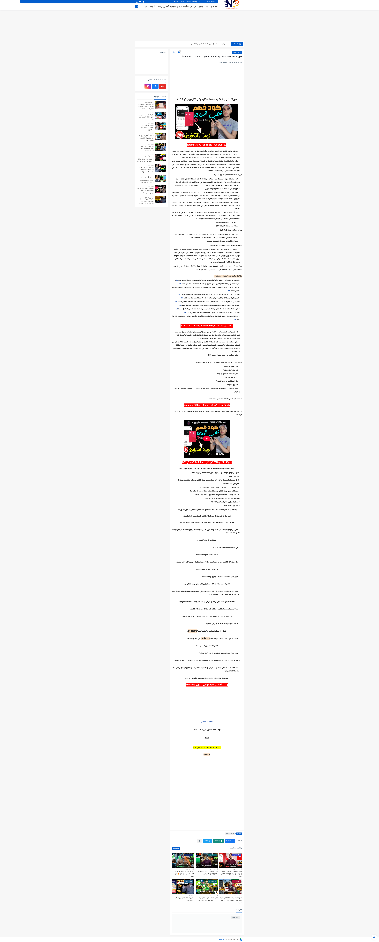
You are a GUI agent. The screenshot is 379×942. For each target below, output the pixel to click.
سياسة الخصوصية (210, 2)
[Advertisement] (189, 25)
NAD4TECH (222, 939)
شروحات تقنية (149, 6)
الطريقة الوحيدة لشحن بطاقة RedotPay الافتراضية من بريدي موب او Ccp (145, 191)
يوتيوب (200, 6)
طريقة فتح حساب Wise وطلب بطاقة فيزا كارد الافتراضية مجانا (147, 148)
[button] (230, 841)
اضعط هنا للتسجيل (207, 722)
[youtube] (140, 1)
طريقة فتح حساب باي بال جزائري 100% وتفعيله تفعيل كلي (145, 117)
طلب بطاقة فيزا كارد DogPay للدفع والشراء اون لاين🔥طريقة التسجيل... (184, 874)
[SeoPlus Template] (241, 939)
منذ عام (191, 895)
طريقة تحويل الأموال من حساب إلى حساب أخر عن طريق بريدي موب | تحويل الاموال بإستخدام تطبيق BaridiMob (146, 201)
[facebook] (143, 1)
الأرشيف (176, 2)
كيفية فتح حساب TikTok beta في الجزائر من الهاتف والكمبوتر (146, 127)
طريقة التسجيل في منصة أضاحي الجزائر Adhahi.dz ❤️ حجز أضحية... (209, 44)
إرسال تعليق (235, 917)
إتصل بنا (201, 2)
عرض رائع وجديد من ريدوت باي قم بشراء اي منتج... (183, 899)
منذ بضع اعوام (148, 102)
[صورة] (160, 105)
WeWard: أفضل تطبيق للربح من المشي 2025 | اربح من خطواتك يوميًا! (145, 138)
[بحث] (136, 6)
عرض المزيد (176, 848)
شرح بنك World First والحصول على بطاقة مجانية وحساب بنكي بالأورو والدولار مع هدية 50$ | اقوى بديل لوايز (145, 159)
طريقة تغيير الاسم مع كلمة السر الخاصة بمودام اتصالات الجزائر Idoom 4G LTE (145, 106)
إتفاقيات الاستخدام (192, 2)
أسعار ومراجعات (163, 6)
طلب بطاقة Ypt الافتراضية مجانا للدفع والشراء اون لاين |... (208, 872)
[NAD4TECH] (231, 4)
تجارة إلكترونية (176, 6)
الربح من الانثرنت (189, 6)
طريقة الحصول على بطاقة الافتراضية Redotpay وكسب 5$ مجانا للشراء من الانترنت (145, 170)
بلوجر (207, 6)
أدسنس (214, 6)
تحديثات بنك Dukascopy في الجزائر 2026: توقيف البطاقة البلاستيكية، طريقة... (231, 900)
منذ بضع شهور (237, 869)
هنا (177, 280)
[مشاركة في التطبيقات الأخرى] (199, 841)
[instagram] (137, 1)
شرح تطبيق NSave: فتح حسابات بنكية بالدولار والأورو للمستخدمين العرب (231, 874)
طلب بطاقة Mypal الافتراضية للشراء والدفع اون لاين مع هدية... (207, 899)
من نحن (182, 2)
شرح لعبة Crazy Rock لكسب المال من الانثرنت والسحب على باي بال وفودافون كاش (146, 180)
